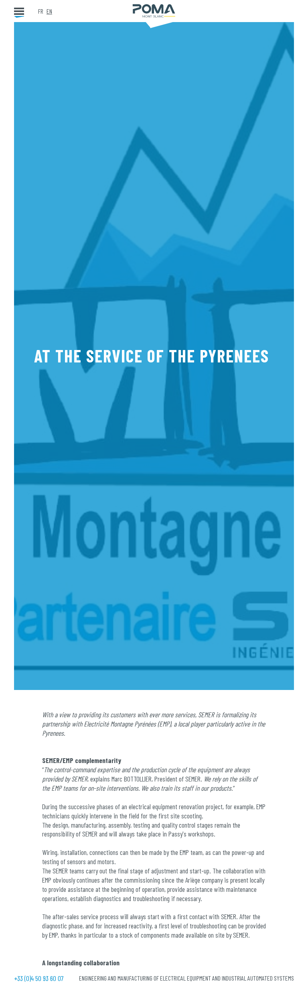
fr (40, 11)
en (49, 11)
